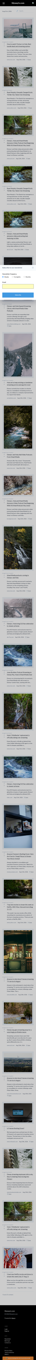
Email (4, 282)
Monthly (28, 277)
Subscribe (18, 295)
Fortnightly (17, 277)
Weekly (6, 277)
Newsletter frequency (9, 274)
